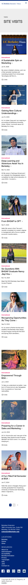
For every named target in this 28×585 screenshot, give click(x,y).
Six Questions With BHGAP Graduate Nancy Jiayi (12, 271)
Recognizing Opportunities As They (13, 319)
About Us (4, 550)
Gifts (3, 562)
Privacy (4, 558)
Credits (3, 583)
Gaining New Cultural (11, 111)
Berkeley (4, 539)
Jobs (3, 564)
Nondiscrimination (7, 556)
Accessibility (5, 554)
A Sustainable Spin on (11, 61)
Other (3, 543)
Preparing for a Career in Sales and (13, 427)
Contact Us (5, 566)
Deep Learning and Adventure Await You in (12, 163)
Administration (6, 552)
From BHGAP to (11, 221)
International (5, 57)
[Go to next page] (18, 505)
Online (3, 541)
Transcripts (5, 560)
